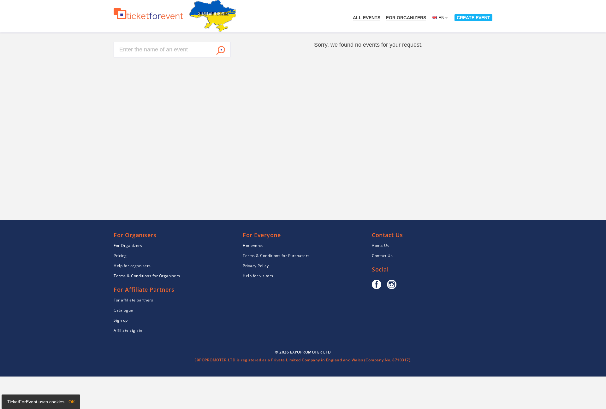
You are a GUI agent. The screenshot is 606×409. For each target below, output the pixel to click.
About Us (380, 245)
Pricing (120, 255)
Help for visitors (258, 275)
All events (366, 17)
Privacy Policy (256, 265)
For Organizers (406, 17)
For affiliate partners (133, 300)
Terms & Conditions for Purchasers (276, 255)
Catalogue (123, 310)
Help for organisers (132, 265)
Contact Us (382, 255)
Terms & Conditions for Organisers (147, 275)
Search (220, 50)
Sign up (121, 320)
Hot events (253, 245)
